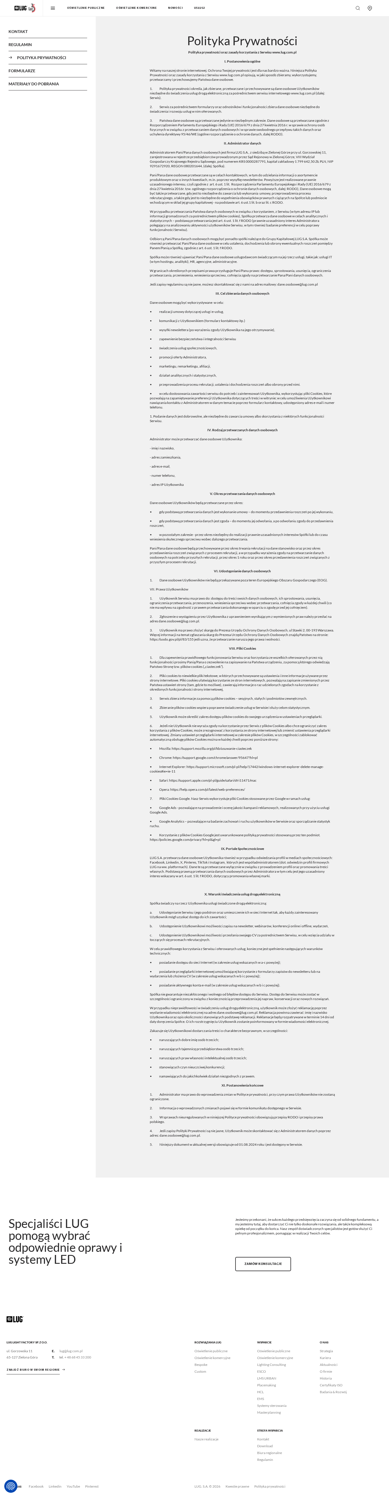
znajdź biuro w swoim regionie (33, 1370)
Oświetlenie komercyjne (136, 8)
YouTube (73, 1486)
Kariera (325, 1358)
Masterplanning (269, 1412)
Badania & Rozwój (333, 1392)
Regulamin (20, 44)
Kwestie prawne (237, 1486)
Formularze (22, 70)
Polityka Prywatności (41, 57)
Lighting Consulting (271, 1364)
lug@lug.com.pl (71, 1351)
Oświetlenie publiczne (86, 8)
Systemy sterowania (271, 1405)
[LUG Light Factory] (15, 1319)
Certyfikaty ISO (331, 1385)
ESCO (261, 1371)
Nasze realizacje (206, 1439)
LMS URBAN (266, 1378)
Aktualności (328, 1364)
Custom (200, 1371)
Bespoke (201, 1364)
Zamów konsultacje (263, 1264)
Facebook (36, 1486)
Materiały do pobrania (34, 83)
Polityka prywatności (269, 1486)
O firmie (326, 1371)
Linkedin (55, 1486)
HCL (260, 1392)
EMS (260, 1399)
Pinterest (92, 1486)
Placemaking (266, 1385)
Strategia (326, 1351)
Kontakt (18, 31)
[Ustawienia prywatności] (10, 1486)
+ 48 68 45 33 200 (77, 1357)
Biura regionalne (269, 1453)
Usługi (199, 8)
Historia (326, 1378)
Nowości (175, 8)
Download (265, 1446)
